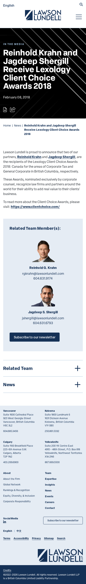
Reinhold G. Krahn (43, 267)
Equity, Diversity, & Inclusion (19, 495)
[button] (81, 4)
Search (61, 538)
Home (7, 125)
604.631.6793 (43, 323)
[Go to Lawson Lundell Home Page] (43, 15)
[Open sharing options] (12, 109)
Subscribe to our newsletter (34, 337)
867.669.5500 (52, 462)
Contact (50, 508)
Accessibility (21, 538)
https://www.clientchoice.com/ (35, 206)
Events (49, 496)
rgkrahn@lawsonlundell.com (43, 273)
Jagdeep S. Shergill (43, 312)
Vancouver (9, 410)
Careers (49, 502)
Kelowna (50, 410)
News (17, 125)
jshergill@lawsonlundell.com (43, 318)
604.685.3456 (10, 431)
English (8, 5)
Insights (50, 484)
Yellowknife (51, 442)
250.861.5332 (52, 431)
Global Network (11, 484)
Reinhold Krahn (29, 156)
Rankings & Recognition (16, 490)
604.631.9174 (43, 278)
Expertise (50, 479)
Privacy (36, 538)
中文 (19, 531)
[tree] (43, 376)
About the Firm (11, 478)
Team (48, 473)
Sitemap (49, 538)
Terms (6, 538)
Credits (7, 570)
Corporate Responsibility (17, 501)
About (7, 473)
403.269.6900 (10, 462)
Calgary (7, 442)
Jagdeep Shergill (61, 156)
